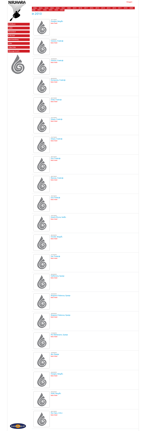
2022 (57, 8)
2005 (50, 10)
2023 (52, 8)
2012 (114, 8)
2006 (44, 10)
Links (10, 43)
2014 (102, 8)
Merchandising (13, 39)
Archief (12, 36)
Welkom (12, 24)
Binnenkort (12, 32)
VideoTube (12, 47)
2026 (35, 8)
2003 (61, 10)
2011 (119, 8)
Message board (13, 51)
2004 (56, 10)
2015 (97, 8)
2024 (46, 8)
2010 (125, 8)
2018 (80, 8)
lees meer (54, 23)
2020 (69, 8)
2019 (74, 8)
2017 (85, 8)
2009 (131, 8)
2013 (108, 8)
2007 (39, 10)
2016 (91, 8)
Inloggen (129, 2)
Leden (10, 28)
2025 (40, 8)
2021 (63, 8)
